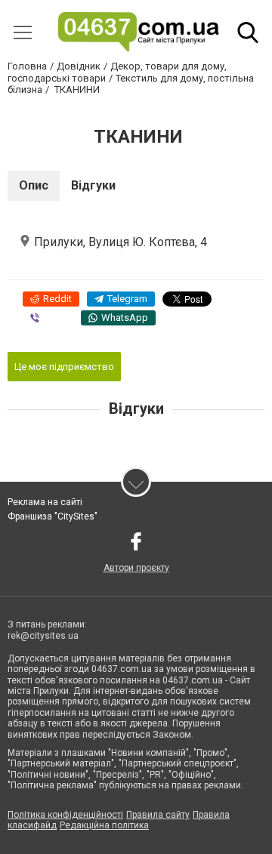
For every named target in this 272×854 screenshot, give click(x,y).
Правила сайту (158, 814)
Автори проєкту (136, 568)
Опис (33, 185)
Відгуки (93, 185)
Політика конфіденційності (65, 814)
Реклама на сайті (45, 502)
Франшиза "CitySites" (52, 516)
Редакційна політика (104, 825)
